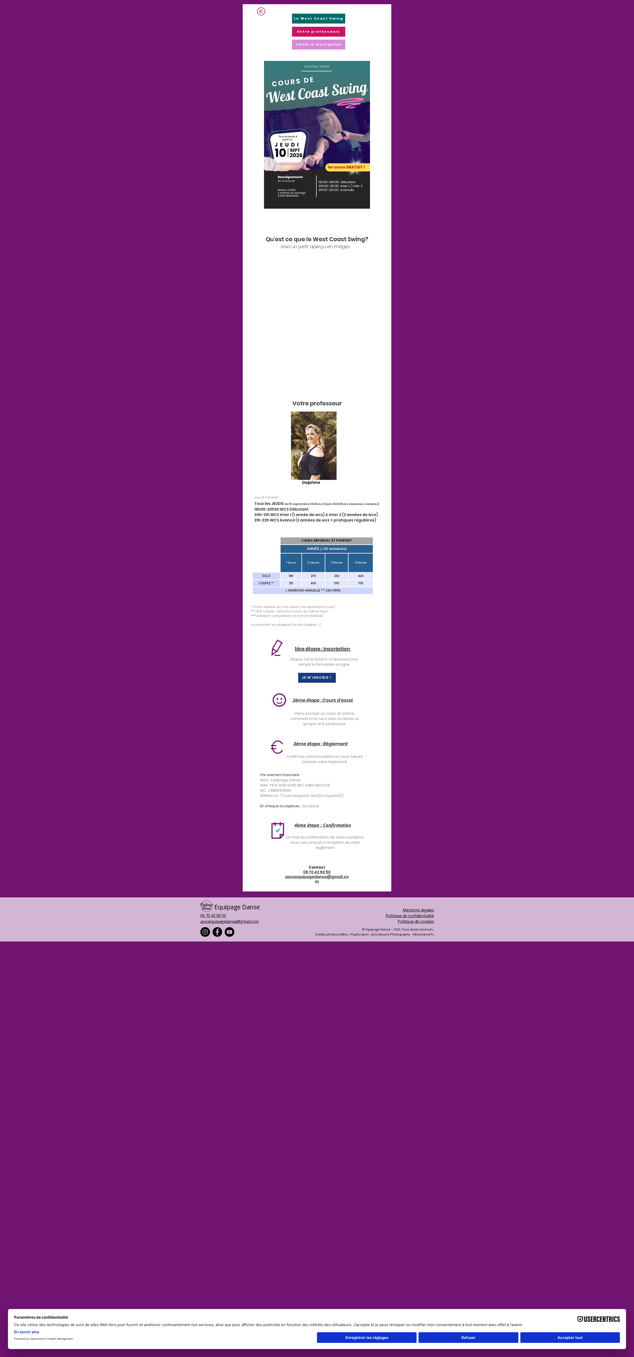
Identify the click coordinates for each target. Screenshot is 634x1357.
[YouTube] (229, 932)
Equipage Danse (237, 907)
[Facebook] (217, 932)
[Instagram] (205, 932)
